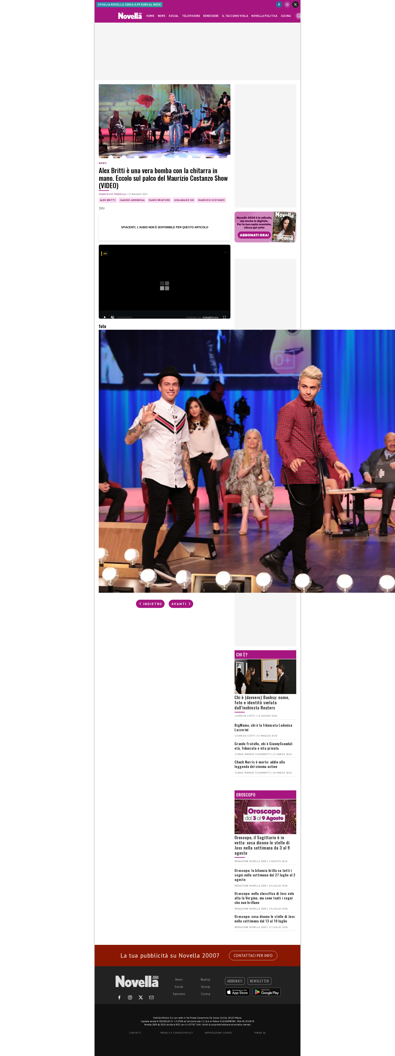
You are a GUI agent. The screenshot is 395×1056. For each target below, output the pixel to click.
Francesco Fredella (112, 194)
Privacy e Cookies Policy (176, 1032)
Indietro (152, 604)
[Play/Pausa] (104, 317)
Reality (206, 979)
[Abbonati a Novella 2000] (265, 227)
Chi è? (242, 654)
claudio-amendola (132, 200)
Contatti (135, 1032)
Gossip (205, 987)
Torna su (260, 1032)
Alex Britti (108, 200)
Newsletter (259, 981)
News (162, 16)
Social (174, 16)
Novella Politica (264, 16)
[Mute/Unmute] (112, 317)
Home (150, 16)
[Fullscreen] (224, 317)
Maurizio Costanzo (211, 200)
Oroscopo (245, 795)
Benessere (211, 16)
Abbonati (235, 981)
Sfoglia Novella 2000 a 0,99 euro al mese (129, 4)
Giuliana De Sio (184, 200)
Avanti (180, 604)
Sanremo (179, 994)
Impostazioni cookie (218, 1032)
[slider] (124, 317)
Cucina (286, 16)
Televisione (191, 16)
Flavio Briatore (159, 200)
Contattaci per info (253, 955)
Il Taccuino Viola (235, 16)
